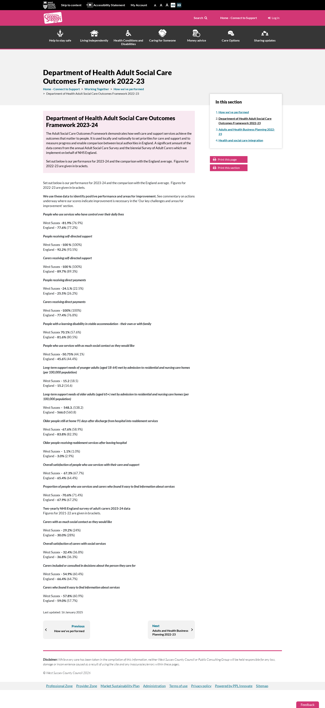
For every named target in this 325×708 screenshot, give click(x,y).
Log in (275, 18)
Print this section (228, 167)
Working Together (96, 89)
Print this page (227, 159)
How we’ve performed (129, 89)
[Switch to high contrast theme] (179, 5)
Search (198, 18)
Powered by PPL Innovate (233, 686)
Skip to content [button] (71, 5)
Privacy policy (201, 686)
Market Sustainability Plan (120, 686)
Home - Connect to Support (238, 18)
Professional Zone (59, 686)
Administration (154, 686)
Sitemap (262, 686)
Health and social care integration (241, 140)
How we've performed (234, 112)
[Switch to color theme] (173, 5)
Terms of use (178, 686)
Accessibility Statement (109, 5)
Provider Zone (86, 686)
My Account (139, 5)
